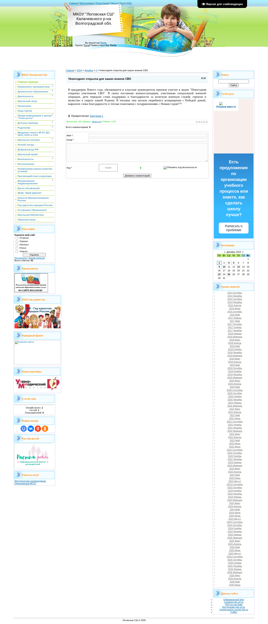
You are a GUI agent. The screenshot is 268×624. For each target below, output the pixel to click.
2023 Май (235, 475)
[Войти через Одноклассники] (45, 428)
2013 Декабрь (235, 296)
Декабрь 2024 (234, 252)
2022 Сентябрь (235, 450)
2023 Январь (235, 462)
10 (224, 267)
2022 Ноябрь (235, 456)
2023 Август (234, 481)
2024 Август (234, 519)
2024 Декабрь (235, 531)
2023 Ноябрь (235, 490)
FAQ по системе (233, 604)
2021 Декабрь (235, 428)
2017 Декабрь (235, 330)
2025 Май (235, 547)
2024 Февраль (234, 500)
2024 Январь (235, 497)
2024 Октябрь (234, 525)
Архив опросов (37, 258)
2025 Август (234, 553)
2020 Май (235, 387)
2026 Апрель (234, 578)
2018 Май (235, 346)
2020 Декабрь (235, 399)
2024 (79, 70)
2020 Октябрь (234, 393)
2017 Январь (235, 318)
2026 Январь (235, 569)
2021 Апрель (234, 412)
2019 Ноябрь (235, 371)
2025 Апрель (234, 544)
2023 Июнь (235, 478)
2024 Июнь (235, 512)
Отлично (24, 238)
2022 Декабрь (235, 459)
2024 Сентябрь (235, 522)
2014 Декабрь (235, 302)
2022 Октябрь (234, 453)
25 (229, 274)
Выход (114, 3)
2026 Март (234, 575)
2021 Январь (235, 402)
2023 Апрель (234, 472)
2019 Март (234, 358)
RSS (129, 3)
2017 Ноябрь (235, 327)
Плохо (22, 248)
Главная (73, 3)
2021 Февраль (234, 406)
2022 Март (234, 434)
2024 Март (234, 503)
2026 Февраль (234, 572)
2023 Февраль (234, 465)
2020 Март (234, 380)
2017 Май (235, 321)
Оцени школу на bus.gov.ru (233, 609)
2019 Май (235, 365)
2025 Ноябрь (235, 563)
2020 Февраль (234, 377)
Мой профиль (87, 3)
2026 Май (235, 581)
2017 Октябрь (234, 324)
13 (238, 267)
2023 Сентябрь (235, 484)
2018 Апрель (234, 343)
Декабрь (88, 70)
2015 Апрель (234, 305)
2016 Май (235, 314)
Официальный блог (233, 599)
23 (219, 274)
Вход (122, 3)
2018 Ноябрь (235, 349)
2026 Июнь (235, 585)
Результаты (20, 258)
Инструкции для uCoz (233, 607)
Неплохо (24, 244)
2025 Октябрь (234, 559)
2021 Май (235, 415)
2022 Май (235, 440)
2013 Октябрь (234, 292)
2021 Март (234, 409)
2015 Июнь (235, 308)
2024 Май (235, 509)
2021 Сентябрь (235, 421)
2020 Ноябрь (235, 396)
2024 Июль (235, 515)
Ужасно (23, 251)
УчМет (233, 612)
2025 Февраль (234, 537)
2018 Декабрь (235, 352)
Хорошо (23, 241)
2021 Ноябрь (235, 424)
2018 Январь (235, 333)
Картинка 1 (96, 116)
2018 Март (234, 340)
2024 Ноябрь (235, 528)
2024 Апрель (234, 506)
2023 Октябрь (234, 487)
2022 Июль (235, 446)
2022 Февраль (234, 431)
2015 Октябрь (234, 311)
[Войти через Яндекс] (38, 428)
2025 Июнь (235, 550)
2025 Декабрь (235, 566)
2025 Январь (235, 534)
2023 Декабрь (235, 493)
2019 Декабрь (235, 374)
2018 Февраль (234, 336)
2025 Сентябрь (235, 556)
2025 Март (234, 541)
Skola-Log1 (97, 122)
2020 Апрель (234, 384)
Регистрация (102, 3)
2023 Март (234, 468)
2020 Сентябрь (235, 390)
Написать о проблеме (233, 228)
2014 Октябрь (234, 299)
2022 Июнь (235, 443)
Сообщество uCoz (234, 602)
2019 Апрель (234, 362)
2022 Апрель (234, 437)
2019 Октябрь (234, 368)
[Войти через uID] (24, 428)
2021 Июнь (235, 418)
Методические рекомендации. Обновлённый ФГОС (30, 482)
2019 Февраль (234, 355)
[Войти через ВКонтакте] (31, 428)
